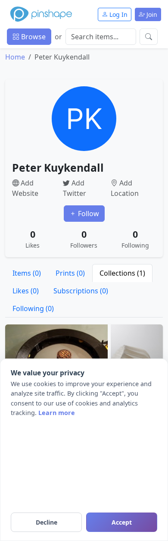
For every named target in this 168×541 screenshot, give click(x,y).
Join (151, 14)
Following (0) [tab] (33, 308)
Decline (46, 522)
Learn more (56, 413)
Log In (118, 14)
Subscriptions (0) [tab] (80, 291)
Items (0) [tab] (26, 273)
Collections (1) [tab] (122, 273)
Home (15, 57)
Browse (32, 36)
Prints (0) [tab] (70, 273)
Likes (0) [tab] (25, 291)
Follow (87, 213)
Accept (122, 522)
